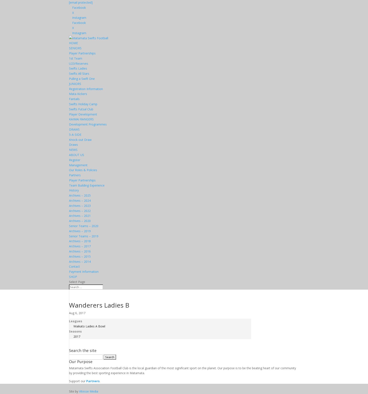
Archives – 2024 (80, 200)
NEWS (73, 150)
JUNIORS (75, 84)
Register (74, 160)
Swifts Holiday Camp (83, 104)
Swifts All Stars (79, 74)
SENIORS (75, 48)
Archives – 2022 (80, 211)
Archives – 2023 (80, 206)
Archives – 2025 (80, 195)
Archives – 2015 (80, 256)
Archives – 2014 (80, 262)
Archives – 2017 (80, 246)
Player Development (83, 114)
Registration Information (86, 89)
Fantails (74, 99)
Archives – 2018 (80, 241)
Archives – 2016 (80, 251)
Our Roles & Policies (83, 170)
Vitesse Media (88, 391)
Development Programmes (88, 124)
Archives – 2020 (80, 221)
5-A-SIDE (75, 135)
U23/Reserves (78, 63)
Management (78, 165)
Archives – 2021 (80, 216)
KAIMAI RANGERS (81, 119)
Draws (73, 145)
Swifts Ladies (78, 68)
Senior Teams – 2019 (83, 236)
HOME (73, 43)
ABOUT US (76, 155)
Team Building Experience (87, 185)
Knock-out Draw (80, 140)
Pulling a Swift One (82, 79)
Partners (75, 175)
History (74, 190)
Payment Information (84, 272)
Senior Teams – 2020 (83, 226)
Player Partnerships (82, 53)
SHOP (73, 277)
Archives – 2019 (80, 231)
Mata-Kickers (78, 94)
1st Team (75, 58)
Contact (74, 266)
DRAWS (74, 129)
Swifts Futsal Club (81, 109)
